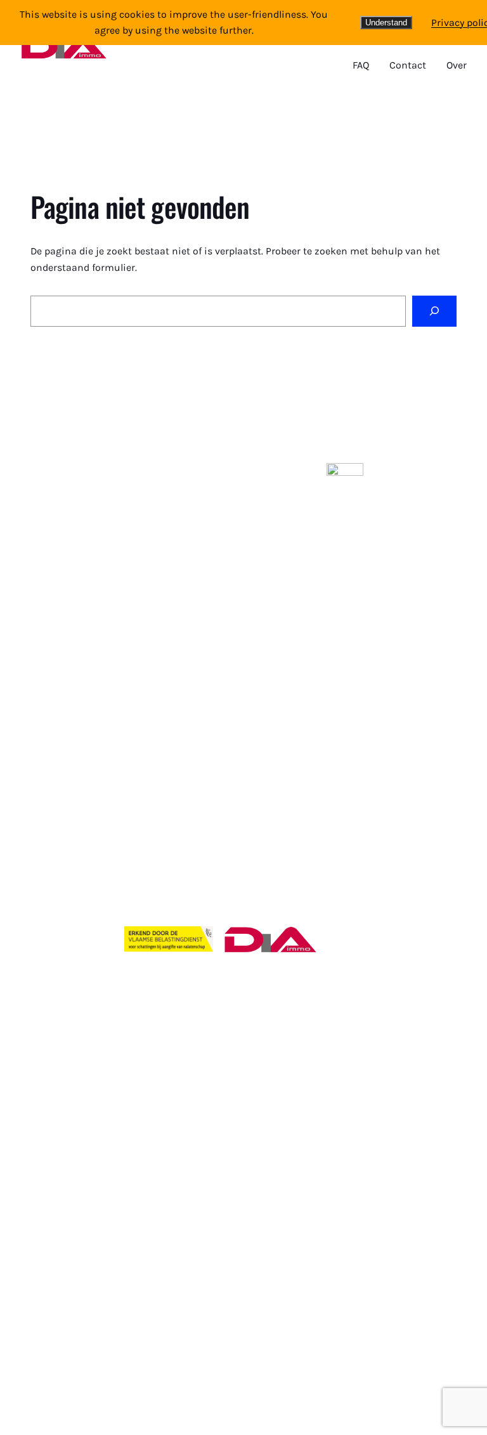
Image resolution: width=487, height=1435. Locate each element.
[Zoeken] (434, 311)
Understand (386, 22)
